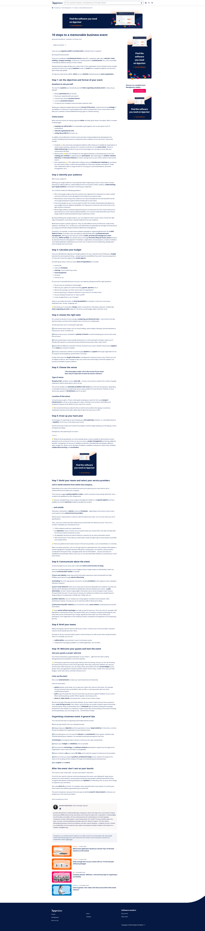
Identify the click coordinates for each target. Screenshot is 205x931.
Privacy (53, 914)
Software (88, 916)
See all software (140, 91)
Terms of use (54, 920)
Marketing (57, 7)
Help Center (124, 916)
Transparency (55, 917)
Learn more (69, 839)
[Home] (52, 7)
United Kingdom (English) (135, 925)
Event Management (66, 7)
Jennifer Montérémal (59, 39)
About (88, 913)
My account (124, 913)
